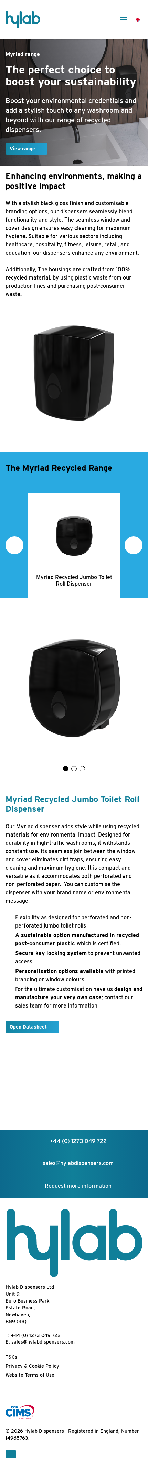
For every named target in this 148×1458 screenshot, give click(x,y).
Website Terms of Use (30, 1375)
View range (22, 148)
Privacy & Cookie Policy (32, 1366)
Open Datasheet (28, 1027)
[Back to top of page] (11, 1454)
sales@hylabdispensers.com (43, 1342)
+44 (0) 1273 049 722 (36, 1335)
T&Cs (11, 1357)
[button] (14, 545)
